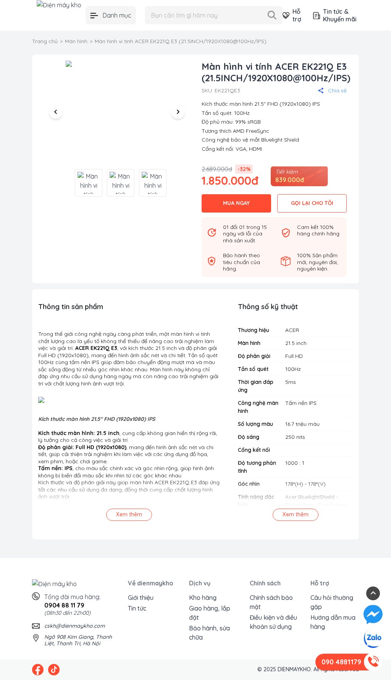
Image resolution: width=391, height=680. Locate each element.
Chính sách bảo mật (271, 602)
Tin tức (137, 608)
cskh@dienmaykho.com (74, 625)
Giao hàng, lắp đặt (209, 612)
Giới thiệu (140, 597)
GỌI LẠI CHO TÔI (312, 203)
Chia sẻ (337, 90)
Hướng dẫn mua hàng (332, 622)
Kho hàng (203, 597)
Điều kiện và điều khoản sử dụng (273, 622)
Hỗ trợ (296, 15)
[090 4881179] (373, 662)
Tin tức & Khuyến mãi (340, 15)
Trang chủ (45, 41)
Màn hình (76, 41)
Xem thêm (129, 514)
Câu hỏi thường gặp (331, 602)
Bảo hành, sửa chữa (209, 632)
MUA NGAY (236, 203)
